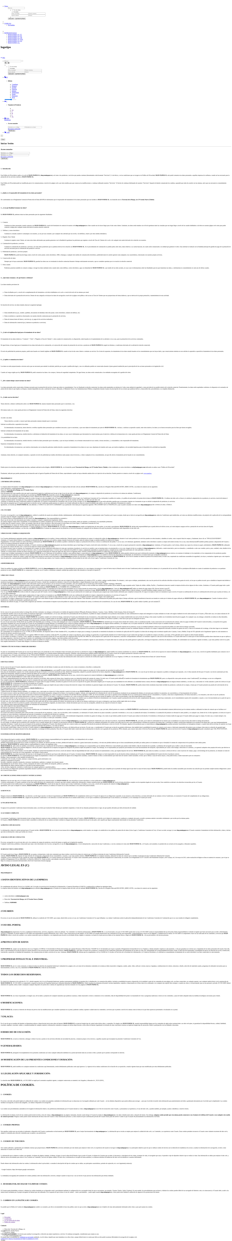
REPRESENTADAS (10, 33)
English (14, 87)
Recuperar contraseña (14, 129)
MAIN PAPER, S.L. (14, 42)
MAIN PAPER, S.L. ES (15, 41)
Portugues (15, 96)
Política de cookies (9, 1222)
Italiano (14, 91)
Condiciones (8, 1219)
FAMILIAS (7, 23)
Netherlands (15, 92)
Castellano (15, 84)
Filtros (6, 6)
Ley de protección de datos (12, 1220)
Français (14, 89)
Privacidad (7, 1217)
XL (13, 116)
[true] (5, 63)
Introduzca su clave (6, 155)
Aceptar (3, 1231)
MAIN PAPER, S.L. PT (15, 36)
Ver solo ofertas (17, 10)
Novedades (16, 11)
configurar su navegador (27, 1237)
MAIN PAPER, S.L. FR (15, 38)
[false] (8, 63)
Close (2, 139)
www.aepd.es (148, 473)
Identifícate (12, 130)
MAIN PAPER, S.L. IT (15, 34)
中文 (13, 97)
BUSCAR (11, 18)
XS (13, 110)
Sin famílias (11, 25)
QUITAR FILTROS (20, 18)
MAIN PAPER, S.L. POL (15, 39)
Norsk (13, 94)
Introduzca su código (7, 153)
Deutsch (14, 86)
